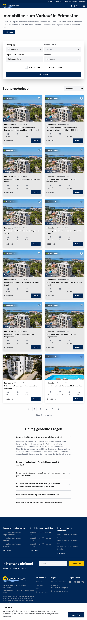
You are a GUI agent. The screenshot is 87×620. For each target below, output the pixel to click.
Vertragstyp (10, 45)
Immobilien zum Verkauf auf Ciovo (40, 539)
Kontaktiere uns (42, 592)
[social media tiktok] (83, 582)
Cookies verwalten (58, 582)
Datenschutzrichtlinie (59, 591)
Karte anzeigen (18, 55)
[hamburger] (84, 6)
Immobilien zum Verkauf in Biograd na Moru (13, 533)
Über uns (39, 582)
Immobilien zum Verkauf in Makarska (13, 545)
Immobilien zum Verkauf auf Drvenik (40, 545)
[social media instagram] (74, 582)
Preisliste (39, 585)
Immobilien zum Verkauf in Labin (67, 542)
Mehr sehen (7, 550)
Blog (37, 589)
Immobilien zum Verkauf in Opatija (67, 547)
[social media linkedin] (78, 582)
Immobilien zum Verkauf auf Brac (40, 533)
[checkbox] (26, 67)
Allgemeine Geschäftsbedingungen (59, 586)
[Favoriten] (71, 6)
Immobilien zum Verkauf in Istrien (67, 536)
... (46, 409)
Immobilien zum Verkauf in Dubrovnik (13, 539)
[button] (43, 436)
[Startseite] (11, 6)
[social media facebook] (70, 582)
